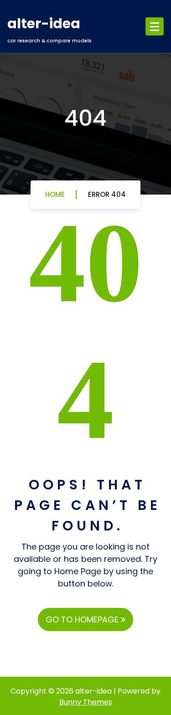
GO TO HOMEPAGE (83, 619)
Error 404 (107, 194)
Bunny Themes (85, 702)
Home (55, 194)
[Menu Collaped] (154, 26)
